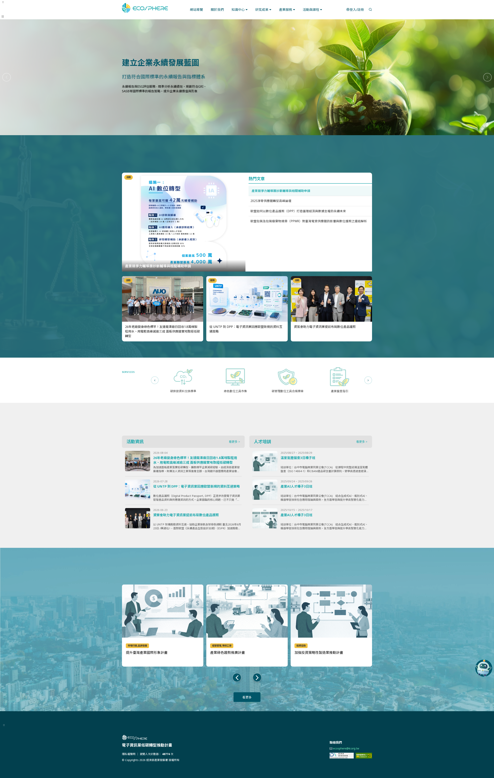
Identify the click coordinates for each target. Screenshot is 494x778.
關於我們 (217, 9)
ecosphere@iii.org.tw (346, 748)
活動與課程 (311, 9)
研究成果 (261, 9)
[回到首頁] (145, 8)
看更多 (247, 697)
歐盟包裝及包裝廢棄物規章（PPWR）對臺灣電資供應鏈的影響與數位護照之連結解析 (308, 221)
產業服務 (285, 9)
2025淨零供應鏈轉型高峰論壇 (270, 201)
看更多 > (234, 442)
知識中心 (238, 9)
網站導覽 (196, 9)
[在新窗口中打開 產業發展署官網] (342, 755)
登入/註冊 (357, 9)
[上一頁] (155, 380)
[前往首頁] (177, 737)
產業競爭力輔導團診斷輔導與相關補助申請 (281, 191)
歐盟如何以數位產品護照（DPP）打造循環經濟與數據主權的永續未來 (298, 211)
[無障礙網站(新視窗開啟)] (364, 755)
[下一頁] (368, 380)
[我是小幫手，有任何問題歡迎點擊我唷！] (483, 668)
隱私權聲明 (128, 754)
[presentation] (237, 677)
